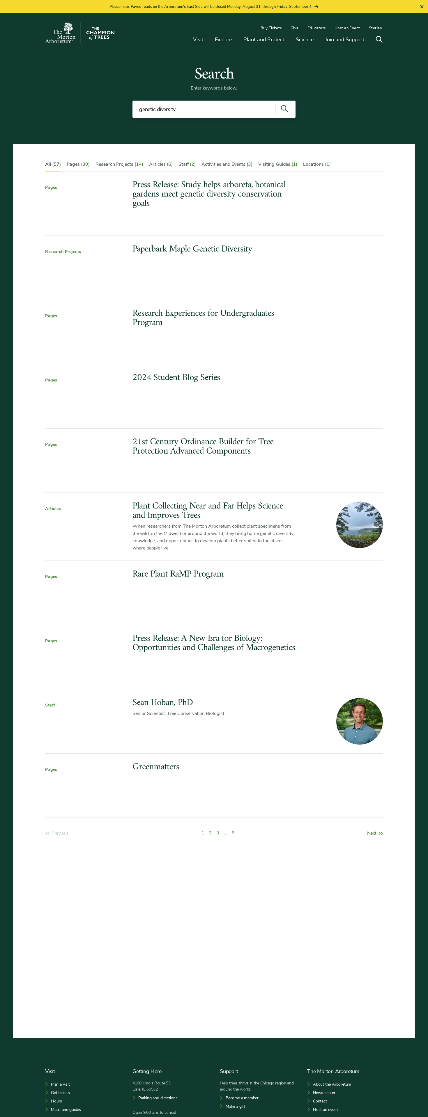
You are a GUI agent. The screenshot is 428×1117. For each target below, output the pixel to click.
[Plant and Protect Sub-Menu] (288, 40)
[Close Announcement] (422, 6)
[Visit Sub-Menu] (207, 40)
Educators (316, 28)
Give (295, 28)
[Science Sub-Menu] (318, 40)
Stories (375, 28)
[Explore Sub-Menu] (236, 40)
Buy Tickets (271, 28)
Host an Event (347, 28)
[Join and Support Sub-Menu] (368, 40)
